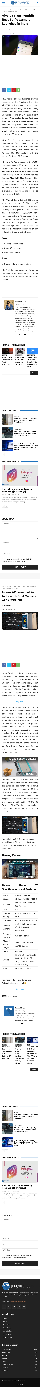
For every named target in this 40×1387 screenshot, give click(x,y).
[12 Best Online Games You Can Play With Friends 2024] (7, 351)
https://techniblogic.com (22, 304)
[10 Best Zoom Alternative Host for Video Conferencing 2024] (32, 351)
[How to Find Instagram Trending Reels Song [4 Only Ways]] (20, 475)
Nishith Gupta (7, 29)
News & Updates (11, 10)
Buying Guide (18, 355)
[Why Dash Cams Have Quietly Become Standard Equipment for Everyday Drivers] (7, 432)
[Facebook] (4, 90)
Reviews (16, 416)
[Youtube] (25, 334)
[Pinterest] (13, 90)
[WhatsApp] (18, 90)
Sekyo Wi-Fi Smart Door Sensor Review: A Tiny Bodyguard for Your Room (26, 420)
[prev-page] (3, 454)
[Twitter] (9, 90)
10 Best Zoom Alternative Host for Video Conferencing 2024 (32, 362)
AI (14, 441)
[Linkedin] (14, 1307)
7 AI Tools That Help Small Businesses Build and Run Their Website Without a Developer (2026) (26, 446)
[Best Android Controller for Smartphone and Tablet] (20, 351)
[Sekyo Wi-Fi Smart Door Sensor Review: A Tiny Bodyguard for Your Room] (7, 419)
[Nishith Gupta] (9, 317)
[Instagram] (19, 334)
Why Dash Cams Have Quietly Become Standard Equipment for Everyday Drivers (25, 433)
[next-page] (6, 454)
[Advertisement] (20, 71)
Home (4, 10)
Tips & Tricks (31, 355)
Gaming (5, 355)
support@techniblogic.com (18, 1301)
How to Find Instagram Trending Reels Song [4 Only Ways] (17, 490)
